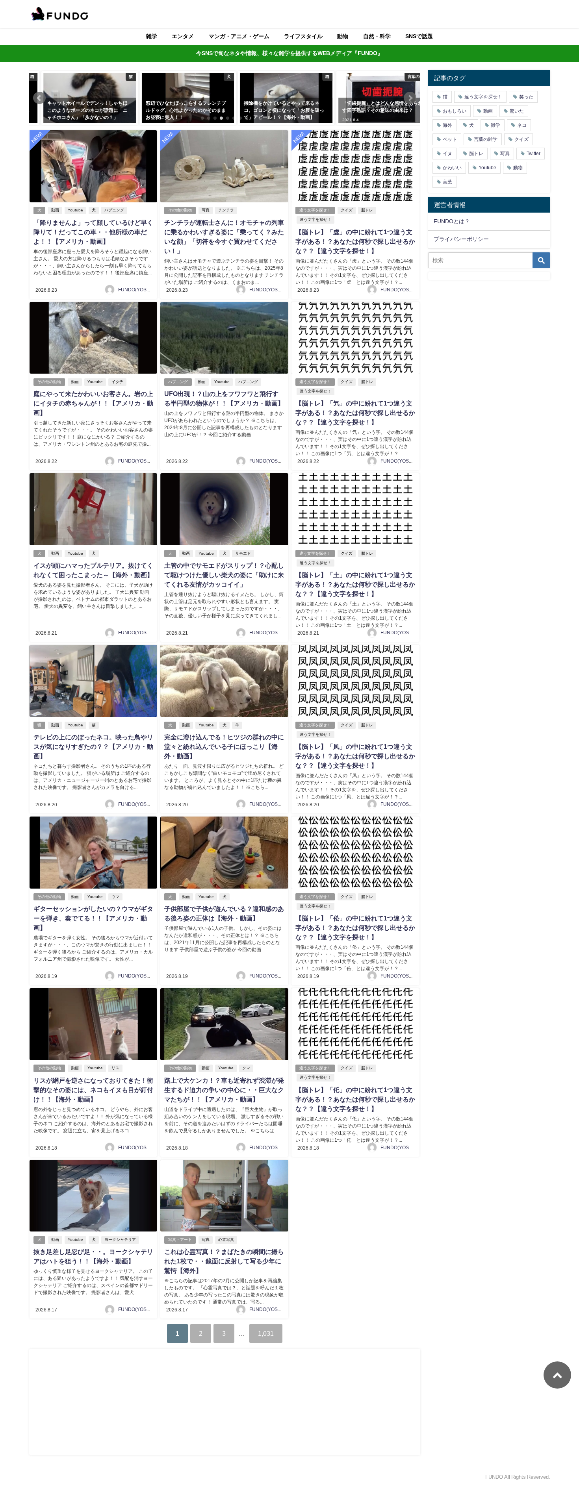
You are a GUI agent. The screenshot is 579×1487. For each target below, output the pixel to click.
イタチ (117, 381)
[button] (39, 98)
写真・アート (180, 1239)
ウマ (115, 896)
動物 (342, 36)
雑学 (151, 36)
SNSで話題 (419, 36)
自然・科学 (377, 36)
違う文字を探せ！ (315, 210)
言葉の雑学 (485, 139)
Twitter (533, 153)
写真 (206, 210)
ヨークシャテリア (120, 1239)
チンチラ (226, 210)
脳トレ (367, 210)
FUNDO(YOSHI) (135, 289)
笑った (526, 96)
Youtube (75, 210)
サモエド (243, 553)
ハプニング (114, 210)
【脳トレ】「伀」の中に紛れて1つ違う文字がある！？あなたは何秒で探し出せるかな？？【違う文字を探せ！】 (355, 927)
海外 (447, 125)
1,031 (266, 1333)
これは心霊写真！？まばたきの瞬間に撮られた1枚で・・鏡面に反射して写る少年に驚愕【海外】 (224, 1261)
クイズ (347, 210)
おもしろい (454, 111)
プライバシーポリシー (461, 239)
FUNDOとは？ (452, 221)
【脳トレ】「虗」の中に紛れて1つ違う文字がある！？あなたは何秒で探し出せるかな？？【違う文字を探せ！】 (355, 241)
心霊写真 (226, 1239)
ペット (450, 139)
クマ (246, 1068)
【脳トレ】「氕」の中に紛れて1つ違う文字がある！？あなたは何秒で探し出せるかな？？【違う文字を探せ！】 (355, 412)
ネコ (522, 125)
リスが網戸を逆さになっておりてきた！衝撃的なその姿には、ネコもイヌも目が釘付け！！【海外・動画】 (93, 1089)
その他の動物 (180, 210)
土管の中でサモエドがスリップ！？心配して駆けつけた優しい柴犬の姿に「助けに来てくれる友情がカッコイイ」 (224, 574)
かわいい (452, 167)
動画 (55, 210)
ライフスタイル (303, 36)
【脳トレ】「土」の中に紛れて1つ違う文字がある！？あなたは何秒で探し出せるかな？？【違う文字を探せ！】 (355, 584)
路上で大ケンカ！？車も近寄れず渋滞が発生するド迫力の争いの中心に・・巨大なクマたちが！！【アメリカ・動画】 (224, 1089)
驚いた (517, 111)
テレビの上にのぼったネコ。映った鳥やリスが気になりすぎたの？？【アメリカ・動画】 (93, 746)
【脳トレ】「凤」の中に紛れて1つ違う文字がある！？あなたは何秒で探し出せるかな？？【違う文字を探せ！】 (355, 755)
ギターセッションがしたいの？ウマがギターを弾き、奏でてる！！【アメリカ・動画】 (93, 918)
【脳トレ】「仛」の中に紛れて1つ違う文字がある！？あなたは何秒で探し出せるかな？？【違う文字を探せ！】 (355, 1099)
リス (115, 1068)
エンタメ (183, 36)
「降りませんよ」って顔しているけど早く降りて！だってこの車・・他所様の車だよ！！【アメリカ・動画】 (93, 231)
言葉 (447, 182)
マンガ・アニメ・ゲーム (239, 36)
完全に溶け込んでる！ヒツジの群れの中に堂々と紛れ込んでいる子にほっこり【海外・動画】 (224, 746)
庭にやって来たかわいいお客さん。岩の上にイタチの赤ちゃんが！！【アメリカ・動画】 (93, 403)
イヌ (447, 153)
